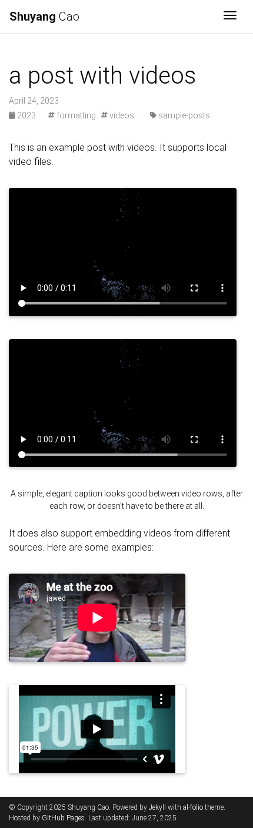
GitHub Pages (63, 818)
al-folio (193, 807)
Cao (44, 16)
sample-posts (183, 115)
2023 (26, 115)
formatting (75, 115)
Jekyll (157, 807)
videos (121, 115)
